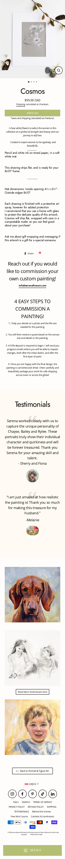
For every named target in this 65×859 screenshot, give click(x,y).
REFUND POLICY (36, 806)
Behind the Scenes (41, 811)
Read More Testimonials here (32, 691)
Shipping (20, 104)
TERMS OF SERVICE (42, 802)
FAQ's (16, 802)
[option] (32, 39)
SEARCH (26, 802)
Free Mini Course (19, 816)
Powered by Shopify (36, 834)
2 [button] (31, 82)
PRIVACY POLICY (17, 806)
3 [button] (34, 82)
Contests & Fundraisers (42, 816)
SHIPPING (51, 806)
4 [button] (37, 82)
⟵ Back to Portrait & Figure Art (32, 770)
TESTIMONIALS (21, 811)
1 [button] (29, 82)
